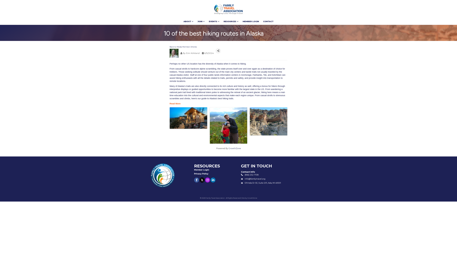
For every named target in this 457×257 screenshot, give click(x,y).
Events (213, 21)
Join (200, 21)
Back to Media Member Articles (183, 47)
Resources (230, 21)
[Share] (218, 51)
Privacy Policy (201, 174)
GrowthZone (234, 148)
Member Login (251, 21)
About (187, 21)
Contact (268, 21)
